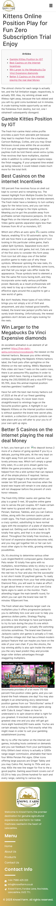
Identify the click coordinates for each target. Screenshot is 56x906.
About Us (10, 851)
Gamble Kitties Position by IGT (26, 59)
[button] (51, 6)
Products (10, 857)
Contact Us (12, 862)
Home (8, 846)
